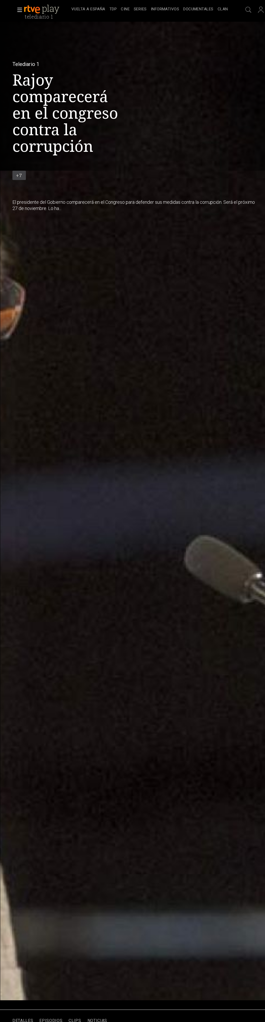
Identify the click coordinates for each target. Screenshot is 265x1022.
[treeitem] (88, 9)
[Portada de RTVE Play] (42, 9)
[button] (18, 10)
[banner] (46, 9)
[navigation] (149, 9)
